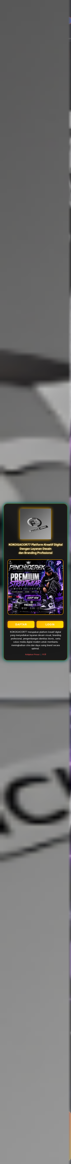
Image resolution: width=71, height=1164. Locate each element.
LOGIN (50, 624)
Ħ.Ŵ (44, 654)
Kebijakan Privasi (32, 654)
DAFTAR (21, 624)
